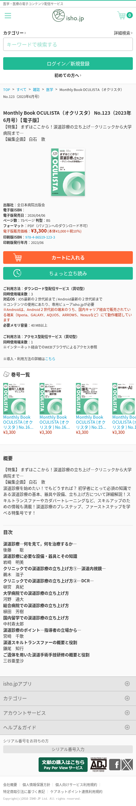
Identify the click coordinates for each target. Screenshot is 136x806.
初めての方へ (67, 75)
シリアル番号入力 (68, 749)
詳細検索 (122, 33)
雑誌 (36, 89)
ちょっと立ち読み (68, 273)
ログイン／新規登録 (68, 63)
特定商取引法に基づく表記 (24, 791)
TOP (6, 89)
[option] (18, 409)
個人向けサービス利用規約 (76, 784)
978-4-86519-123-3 (40, 236)
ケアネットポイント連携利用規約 (76, 791)
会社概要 (10, 784)
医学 (49, 89)
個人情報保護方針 (36, 784)
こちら (50, 358)
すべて (21, 89)
